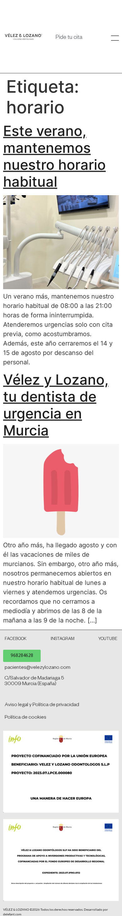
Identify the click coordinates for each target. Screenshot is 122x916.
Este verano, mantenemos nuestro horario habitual (54, 156)
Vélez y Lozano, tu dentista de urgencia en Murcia (56, 405)
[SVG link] (23, 36)
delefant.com (12, 914)
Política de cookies (25, 718)
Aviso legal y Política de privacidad (42, 705)
